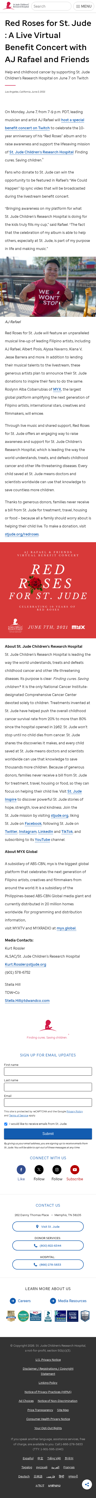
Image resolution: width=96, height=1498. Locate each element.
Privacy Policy (75, 1111)
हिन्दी (61, 1476)
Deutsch (24, 1476)
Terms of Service (18, 1115)
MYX (57, 389)
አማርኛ (40, 1485)
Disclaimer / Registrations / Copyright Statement (48, 1371)
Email (7, 1096)
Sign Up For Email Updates (48, 1055)
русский (41, 1467)
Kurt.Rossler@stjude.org (25, 964)
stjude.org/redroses (22, 534)
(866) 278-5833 (50, 1265)
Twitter (11, 831)
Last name (11, 1080)
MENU (86, 6)
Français (69, 1467)
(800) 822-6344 (50, 1246)
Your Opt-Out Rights (48, 1428)
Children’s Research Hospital (41, 152)
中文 (40, 1458)
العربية (55, 1467)
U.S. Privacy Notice (48, 1360)
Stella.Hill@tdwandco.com (27, 1000)
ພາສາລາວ (54, 1485)
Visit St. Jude (50, 1227)
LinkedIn (45, 831)
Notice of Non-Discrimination (57, 1401)
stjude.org (59, 815)
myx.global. (66, 928)
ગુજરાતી (73, 1476)
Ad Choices (26, 1401)
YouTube (42, 839)
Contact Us (48, 1205)
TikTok (67, 831)
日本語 (38, 1476)
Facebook (33, 823)
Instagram (28, 831)
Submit (48, 1134)
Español (28, 1458)
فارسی (50, 1476)
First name (11, 1065)
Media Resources (72, 1300)
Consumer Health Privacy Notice (48, 1419)
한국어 (69, 1458)
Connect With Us (48, 1157)
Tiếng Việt (54, 1458)
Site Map (63, 1410)
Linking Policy (48, 1383)
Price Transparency (40, 1410)
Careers (24, 1300)
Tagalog (26, 1467)
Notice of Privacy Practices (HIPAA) (48, 1392)
